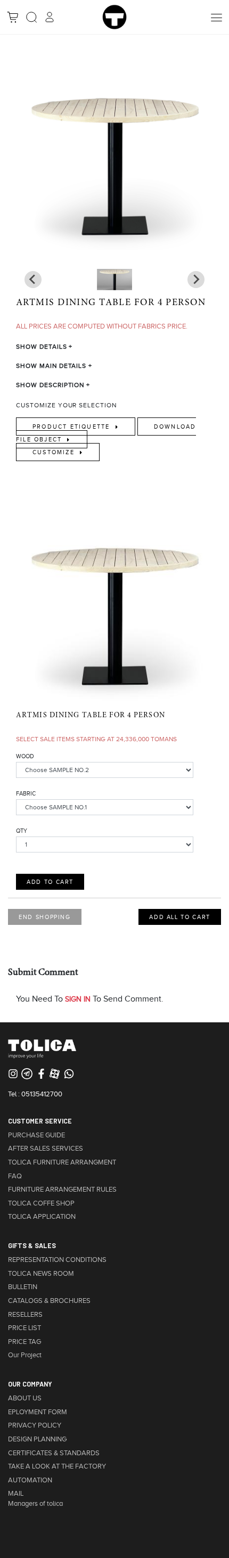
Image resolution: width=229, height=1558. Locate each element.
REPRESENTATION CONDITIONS (57, 1260)
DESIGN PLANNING (37, 1439)
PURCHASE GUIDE (36, 1135)
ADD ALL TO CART (179, 917)
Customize (54, 452)
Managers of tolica (35, 1503)
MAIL (15, 1493)
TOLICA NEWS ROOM (41, 1273)
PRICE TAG (24, 1342)
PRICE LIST (24, 1328)
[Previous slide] (196, 279)
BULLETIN (22, 1287)
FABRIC (26, 793)
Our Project (25, 1355)
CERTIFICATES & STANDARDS (54, 1453)
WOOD (25, 756)
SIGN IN (78, 999)
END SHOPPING (45, 917)
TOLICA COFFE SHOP (41, 1203)
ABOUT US (25, 1398)
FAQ (15, 1176)
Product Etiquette (72, 426)
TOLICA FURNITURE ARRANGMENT (62, 1162)
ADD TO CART (50, 882)
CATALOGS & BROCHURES (49, 1301)
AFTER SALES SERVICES (45, 1148)
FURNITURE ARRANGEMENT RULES (62, 1189)
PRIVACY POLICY (34, 1425)
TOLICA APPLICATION (42, 1216)
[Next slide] (33, 279)
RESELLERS (25, 1314)
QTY (21, 830)
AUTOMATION (30, 1480)
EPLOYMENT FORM (37, 1412)
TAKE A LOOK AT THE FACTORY (57, 1466)
